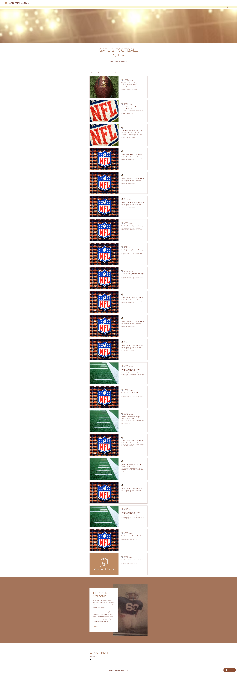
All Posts (91, 73)
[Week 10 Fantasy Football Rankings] (104, 326)
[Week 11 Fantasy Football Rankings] (104, 302)
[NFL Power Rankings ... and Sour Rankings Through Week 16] (104, 135)
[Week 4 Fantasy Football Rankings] (104, 540)
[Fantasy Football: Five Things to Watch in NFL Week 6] (104, 469)
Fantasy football (108, 73)
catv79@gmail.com (93, 656)
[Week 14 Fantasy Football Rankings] (104, 230)
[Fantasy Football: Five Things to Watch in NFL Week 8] (104, 373)
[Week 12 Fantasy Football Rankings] (104, 278)
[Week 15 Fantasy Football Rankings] (104, 206)
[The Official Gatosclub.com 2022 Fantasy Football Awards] (104, 87)
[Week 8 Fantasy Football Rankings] (104, 397)
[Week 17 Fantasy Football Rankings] (104, 159)
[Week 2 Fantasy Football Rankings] (104, 564)
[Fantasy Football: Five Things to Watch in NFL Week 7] (104, 421)
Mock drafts (99, 73)
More (128, 73)
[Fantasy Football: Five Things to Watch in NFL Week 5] (104, 516)
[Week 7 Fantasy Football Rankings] (104, 445)
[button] (146, 73)
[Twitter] (224, 7)
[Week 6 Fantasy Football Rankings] (104, 492)
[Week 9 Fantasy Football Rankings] (104, 349)
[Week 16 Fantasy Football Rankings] (104, 183)
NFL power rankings (120, 73)
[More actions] (144, 80)
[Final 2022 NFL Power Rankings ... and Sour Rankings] (104, 111)
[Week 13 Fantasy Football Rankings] (104, 254)
